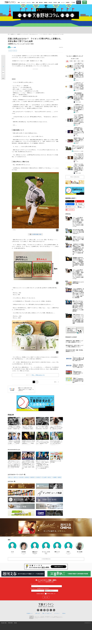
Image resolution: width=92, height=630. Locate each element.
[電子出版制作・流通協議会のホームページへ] (31, 617)
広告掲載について (30, 613)
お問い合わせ (37, 613)
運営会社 (63, 613)
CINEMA (55, 2)
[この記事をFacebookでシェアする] (3, 61)
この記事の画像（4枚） (36, 234)
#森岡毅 (54, 477)
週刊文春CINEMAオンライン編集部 (78, 151)
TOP (8, 34)
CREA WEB (10, 622)
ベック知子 (76, 135)
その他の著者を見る (46, 558)
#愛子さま (16, 477)
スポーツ (14, 50)
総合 (78, 58)
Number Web (4, 622)
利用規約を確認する (40, 593)
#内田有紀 (27, 477)
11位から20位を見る (74, 176)
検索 (74, 2)
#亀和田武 (32, 477)
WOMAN (50, 2)
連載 (37, 2)
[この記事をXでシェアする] (3, 57)
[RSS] (54, 610)
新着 (19, 2)
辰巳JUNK (76, 125)
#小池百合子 (38, 477)
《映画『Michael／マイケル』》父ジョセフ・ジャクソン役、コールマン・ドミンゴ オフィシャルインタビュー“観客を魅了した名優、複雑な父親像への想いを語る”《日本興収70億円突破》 (14, 464)
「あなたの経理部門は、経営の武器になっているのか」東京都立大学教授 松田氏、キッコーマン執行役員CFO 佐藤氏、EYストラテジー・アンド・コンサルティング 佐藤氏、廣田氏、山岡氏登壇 (28, 465)
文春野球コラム (13, 34)
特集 (33, 2)
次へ (55, 382)
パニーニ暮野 (13, 47)
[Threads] (44, 610)
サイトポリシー (57, 613)
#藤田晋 (59, 477)
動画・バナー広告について (47, 613)
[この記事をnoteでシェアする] (3, 72)
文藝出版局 (76, 143)
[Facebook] (38, 610)
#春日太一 (50, 477)
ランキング (23, 2)
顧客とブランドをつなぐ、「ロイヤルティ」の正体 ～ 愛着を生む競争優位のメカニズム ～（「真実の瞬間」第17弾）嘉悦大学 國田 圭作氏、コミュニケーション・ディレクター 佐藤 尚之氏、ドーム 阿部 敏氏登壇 (42, 465)
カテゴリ (28, 2)
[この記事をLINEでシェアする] (3, 69)
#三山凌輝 (44, 477)
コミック (63, 2)
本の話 (15, 622)
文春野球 (67, 2)
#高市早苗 (21, 477)
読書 (59, 2)
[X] (41, 610)
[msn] (51, 610)
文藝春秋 (45, 2)
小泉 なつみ (76, 69)
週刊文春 (41, 2)
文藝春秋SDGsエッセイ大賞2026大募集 (55, 462)
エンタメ (10, 50)
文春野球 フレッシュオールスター (22, 34)
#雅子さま (10, 477)
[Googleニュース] (48, 610)
